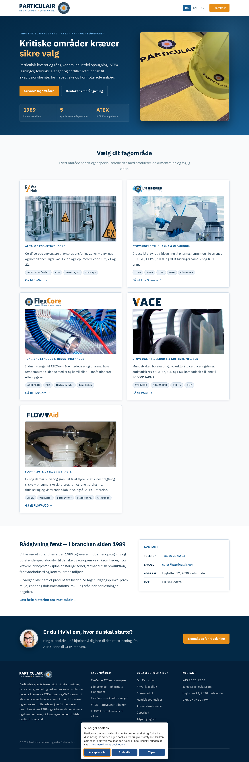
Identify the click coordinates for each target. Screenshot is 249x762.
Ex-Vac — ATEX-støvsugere (108, 680)
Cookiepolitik (145, 693)
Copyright (143, 712)
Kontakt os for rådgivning (84, 91)
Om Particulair (146, 680)
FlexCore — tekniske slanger (109, 698)
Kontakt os (219, 8)
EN (195, 7)
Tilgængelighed (146, 719)
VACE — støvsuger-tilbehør (108, 704)
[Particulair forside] (45, 8)
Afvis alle (124, 752)
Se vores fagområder (39, 91)
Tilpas (152, 752)
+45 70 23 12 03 (173, 556)
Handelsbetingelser (149, 699)
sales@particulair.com (178, 564)
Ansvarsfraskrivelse (150, 706)
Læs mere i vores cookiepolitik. (109, 744)
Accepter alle (97, 752)
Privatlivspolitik (147, 686)
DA (187, 7)
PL (202, 7)
